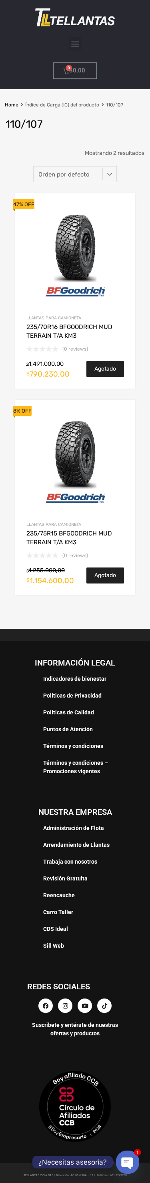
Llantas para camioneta (53, 318)
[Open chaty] (128, 1162)
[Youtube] (85, 1006)
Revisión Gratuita (65, 878)
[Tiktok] (104, 1006)
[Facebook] (45, 1006)
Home (11, 105)
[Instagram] (65, 1006)
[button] (75, 43)
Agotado (105, 368)
